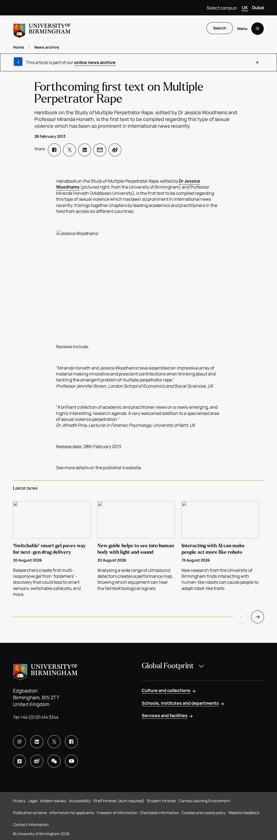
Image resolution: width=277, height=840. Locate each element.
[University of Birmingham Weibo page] (36, 761)
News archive (46, 47)
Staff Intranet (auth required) (118, 800)
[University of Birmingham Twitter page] (54, 741)
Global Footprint (168, 666)
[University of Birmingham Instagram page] (19, 741)
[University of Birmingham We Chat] (54, 761)
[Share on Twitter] (69, 149)
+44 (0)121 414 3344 (39, 717)
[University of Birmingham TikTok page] (19, 761)
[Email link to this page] (99, 149)
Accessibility (80, 800)
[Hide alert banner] (257, 62)
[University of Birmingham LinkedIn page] (36, 741)
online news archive (95, 62)
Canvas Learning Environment (204, 800)
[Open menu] (257, 28)
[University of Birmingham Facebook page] (71, 741)
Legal (32, 800)
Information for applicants (72, 812)
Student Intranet (161, 800)
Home (18, 47)
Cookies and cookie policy (204, 812)
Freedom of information (117, 812)
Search (219, 28)
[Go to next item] (257, 616)
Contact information (30, 824)
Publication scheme (30, 812)
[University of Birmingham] (42, 28)
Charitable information (159, 812)
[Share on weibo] (114, 149)
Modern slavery (53, 800)
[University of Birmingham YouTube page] (71, 761)
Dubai (258, 8)
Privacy (19, 800)
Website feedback (243, 812)
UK (245, 8)
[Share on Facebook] (54, 149)
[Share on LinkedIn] (84, 149)
